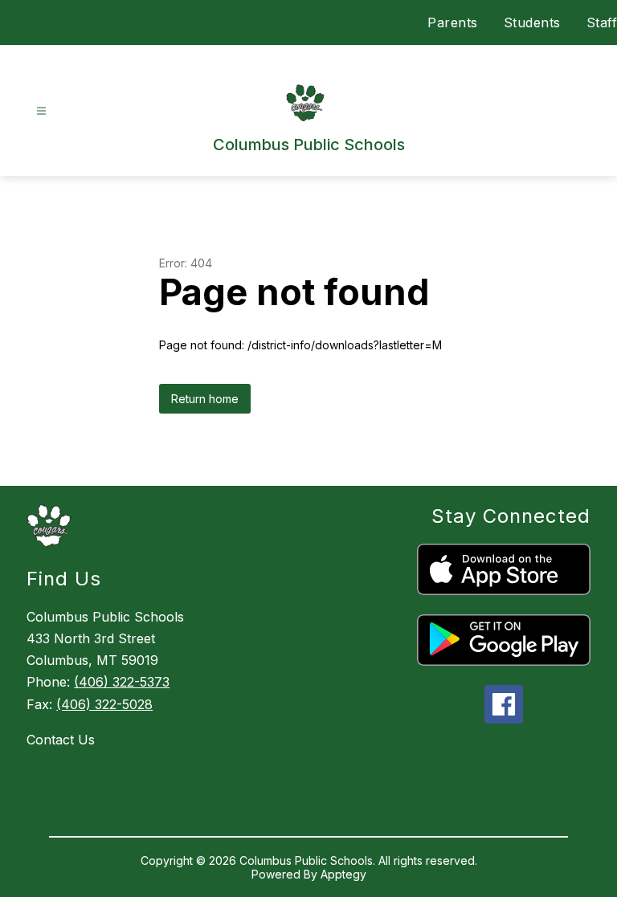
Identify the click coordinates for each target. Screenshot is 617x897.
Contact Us (61, 740)
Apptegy (343, 874)
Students (532, 22)
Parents (452, 22)
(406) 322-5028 (104, 704)
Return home (205, 399)
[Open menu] (41, 111)
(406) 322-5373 (122, 682)
